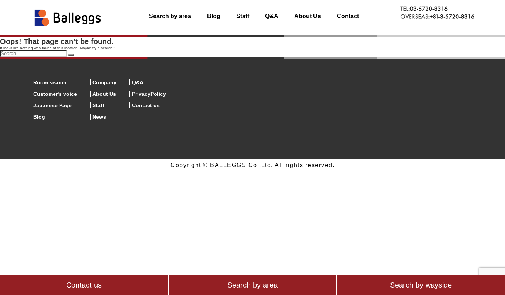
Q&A (271, 16)
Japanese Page (52, 105)
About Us (307, 16)
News (99, 117)
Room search (50, 82)
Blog (213, 16)
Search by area (170, 16)
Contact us (146, 105)
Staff (242, 16)
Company (104, 82)
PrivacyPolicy (149, 94)
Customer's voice (55, 94)
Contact (348, 16)
